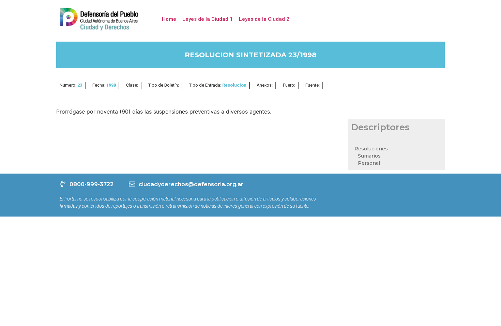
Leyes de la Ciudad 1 (207, 19)
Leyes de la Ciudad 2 (264, 19)
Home (169, 19)
